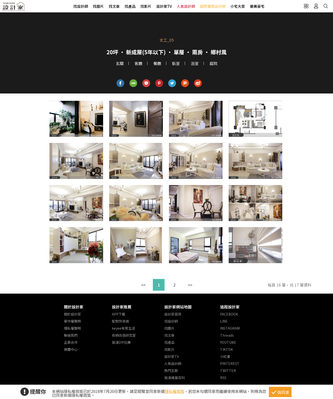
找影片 (145, 6)
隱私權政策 (174, 391)
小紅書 (225, 356)
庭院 (213, 63)
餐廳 (157, 63)
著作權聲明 (72, 321)
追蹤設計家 (230, 307)
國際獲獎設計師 (212, 6)
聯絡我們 (71, 335)
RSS (223, 377)
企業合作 (71, 342)
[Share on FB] (121, 83)
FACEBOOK (229, 314)
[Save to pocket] (146, 83)
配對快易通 (120, 321)
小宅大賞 (237, 6)
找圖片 (98, 6)
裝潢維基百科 (174, 377)
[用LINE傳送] (133, 83)
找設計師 (80, 6)
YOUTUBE (228, 342)
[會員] (316, 6)
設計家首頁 (172, 314)
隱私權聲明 (72, 328)
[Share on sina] (198, 83)
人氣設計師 (186, 6)
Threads (227, 335)
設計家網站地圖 (178, 307)
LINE (224, 321)
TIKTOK (226, 349)
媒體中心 (71, 349)
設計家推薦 (121, 307)
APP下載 (118, 314)
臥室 (176, 63)
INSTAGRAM (230, 328)
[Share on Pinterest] (159, 83)
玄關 (120, 63)
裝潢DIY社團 (121, 342)
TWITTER (228, 370)
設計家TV (164, 6)
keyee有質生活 (123, 328)
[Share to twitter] (172, 83)
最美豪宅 (257, 6)
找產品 (130, 6)
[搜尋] (325, 6)
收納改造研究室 (124, 335)
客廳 (138, 63)
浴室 (195, 63)
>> (190, 285)
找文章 (114, 6)
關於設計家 (73, 307)
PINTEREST (229, 363)
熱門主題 (171, 370)
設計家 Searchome (13, 8)
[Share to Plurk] (185, 83)
